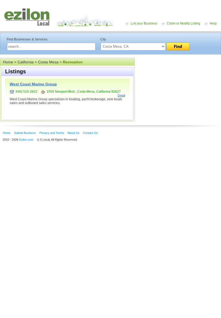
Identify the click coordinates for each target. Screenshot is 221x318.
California (26, 62)
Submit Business (25, 132)
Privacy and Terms (51, 132)
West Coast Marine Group (33, 84)
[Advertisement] (177, 91)
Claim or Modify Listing (183, 23)
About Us (73, 132)
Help (213, 23)
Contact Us (90, 132)
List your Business (144, 23)
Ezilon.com (26, 139)
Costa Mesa (48, 62)
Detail (121, 95)
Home (8, 62)
